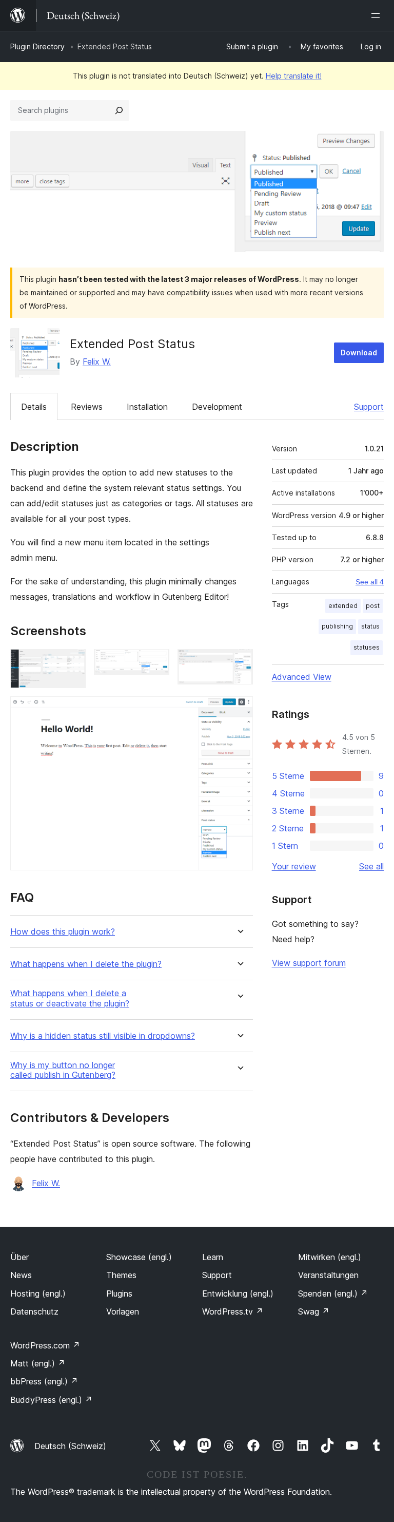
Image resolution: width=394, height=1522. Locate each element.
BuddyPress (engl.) (51, 1400)
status (370, 626)
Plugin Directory (37, 46)
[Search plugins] (119, 110)
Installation (147, 407)
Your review (294, 866)
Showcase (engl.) (139, 1257)
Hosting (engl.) (38, 1293)
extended (343, 606)
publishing (337, 626)
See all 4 (370, 582)
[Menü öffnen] (377, 15)
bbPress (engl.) (44, 1381)
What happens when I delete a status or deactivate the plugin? (69, 998)
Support (369, 407)
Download (359, 352)
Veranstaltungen (328, 1275)
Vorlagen (122, 1311)
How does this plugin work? (62, 932)
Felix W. (97, 361)
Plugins (119, 1293)
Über (19, 1257)
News (21, 1275)
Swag (313, 1311)
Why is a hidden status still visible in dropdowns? (102, 1036)
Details (34, 407)
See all (371, 866)
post (373, 606)
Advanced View (301, 677)
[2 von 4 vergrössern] (155, 663)
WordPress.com (45, 1345)
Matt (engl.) (37, 1363)
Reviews (87, 407)
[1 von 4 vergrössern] (72, 663)
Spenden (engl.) (333, 1293)
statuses (366, 647)
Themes (121, 1275)
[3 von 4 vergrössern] (239, 663)
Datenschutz (34, 1311)
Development (217, 407)
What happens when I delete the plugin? (86, 964)
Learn (212, 1257)
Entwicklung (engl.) (237, 1293)
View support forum (309, 963)
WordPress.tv (232, 1311)
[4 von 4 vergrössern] (239, 710)
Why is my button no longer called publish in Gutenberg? (62, 1070)
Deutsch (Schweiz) (70, 1446)
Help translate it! (294, 75)
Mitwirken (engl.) (329, 1257)
